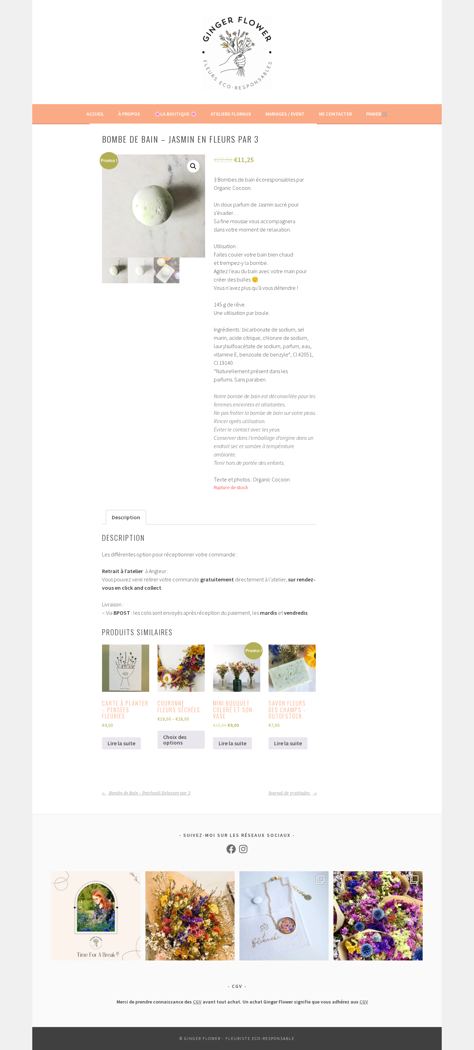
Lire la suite (121, 743)
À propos (129, 114)
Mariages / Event (285, 114)
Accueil (95, 114)
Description (126, 517)
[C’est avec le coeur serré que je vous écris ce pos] (96, 915)
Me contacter (335, 114)
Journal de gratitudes (290, 793)
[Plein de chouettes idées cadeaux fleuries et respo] (284, 915)
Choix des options (174, 739)
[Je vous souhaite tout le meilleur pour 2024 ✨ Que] (190, 915)
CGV (197, 1002)
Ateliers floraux (231, 114)
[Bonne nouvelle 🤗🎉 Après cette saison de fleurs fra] (378, 915)
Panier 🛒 (377, 114)
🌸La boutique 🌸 (175, 114)
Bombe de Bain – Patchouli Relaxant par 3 (149, 793)
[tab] (126, 517)
